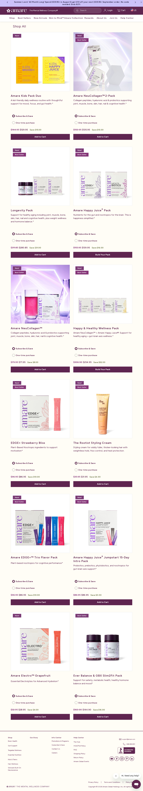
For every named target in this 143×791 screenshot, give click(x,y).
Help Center (127, 18)
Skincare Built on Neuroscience (14, 769)
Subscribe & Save (58, 745)
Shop (12, 18)
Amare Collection (73, 18)
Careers (54, 753)
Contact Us (56, 749)
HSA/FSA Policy (80, 746)
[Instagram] (122, 758)
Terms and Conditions (112, 782)
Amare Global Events (81, 761)
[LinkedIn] (132, 758)
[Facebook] (117, 758)
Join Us (113, 18)
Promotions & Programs (60, 741)
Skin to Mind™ (56, 18)
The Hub (77, 742)
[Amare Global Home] (18, 10)
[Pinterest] (127, 758)
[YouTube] (111, 758)
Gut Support (12, 746)
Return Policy (78, 758)
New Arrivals (40, 18)
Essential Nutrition (14, 755)
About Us (102, 18)
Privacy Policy (93, 782)
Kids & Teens (12, 759)
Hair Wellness (13, 764)
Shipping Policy (79, 754)
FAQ (75, 750)
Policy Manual (130, 782)
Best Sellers (24, 18)
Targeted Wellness (14, 750)
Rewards (89, 18)
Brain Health (12, 741)
